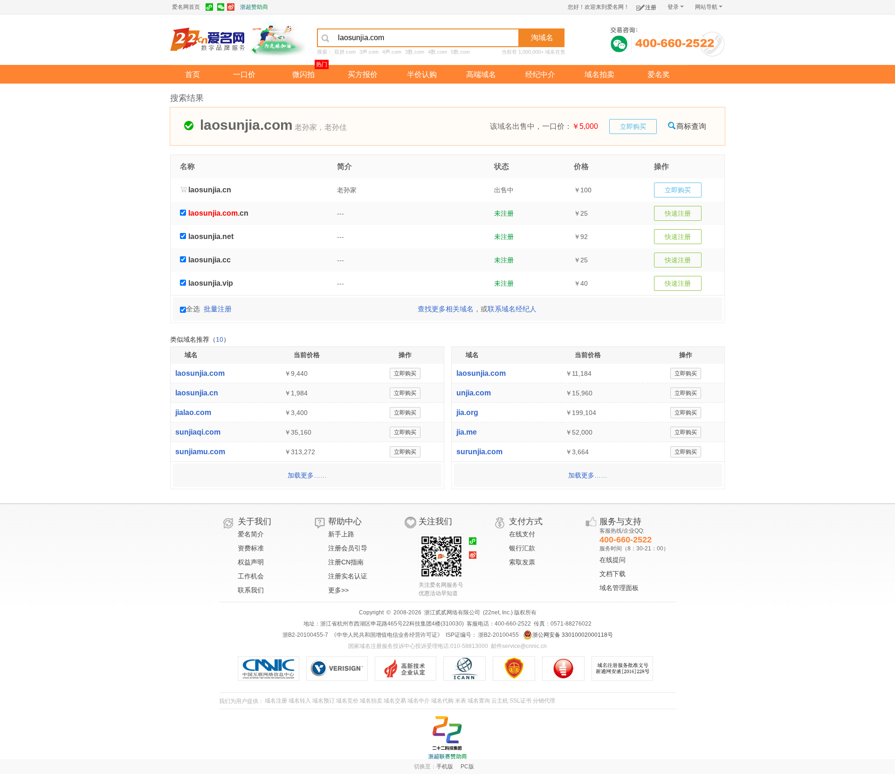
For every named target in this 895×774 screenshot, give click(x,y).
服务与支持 (620, 521)
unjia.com (473, 393)
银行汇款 (522, 548)
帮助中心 (345, 521)
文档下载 (612, 573)
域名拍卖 (599, 74)
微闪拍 (303, 74)
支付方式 (526, 521)
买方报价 (363, 74)
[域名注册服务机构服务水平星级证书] (568, 668)
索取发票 (522, 562)
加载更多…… (307, 475)
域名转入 (300, 700)
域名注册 (276, 700)
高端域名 (481, 74)
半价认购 (422, 74)
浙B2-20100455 (498, 635)
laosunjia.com (200, 373)
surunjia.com (479, 452)
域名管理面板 (619, 587)
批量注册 (218, 309)
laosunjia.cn (196, 393)
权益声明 (251, 562)
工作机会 (251, 576)
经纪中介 (540, 74)
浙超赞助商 (254, 7)
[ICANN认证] (468, 668)
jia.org (467, 412)
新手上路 (341, 534)
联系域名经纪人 (512, 309)
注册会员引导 (347, 548)
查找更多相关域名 (446, 309)
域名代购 (442, 700)
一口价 (244, 74)
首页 (192, 74)
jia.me (466, 432)
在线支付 (522, 534)
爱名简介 (251, 534)
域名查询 (479, 700)
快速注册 (678, 213)
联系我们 (251, 590)
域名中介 (418, 700)
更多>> (338, 590)
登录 (673, 7)
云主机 (499, 700)
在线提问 (612, 559)
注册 (650, 7)
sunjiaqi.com (197, 432)
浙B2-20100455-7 (305, 635)
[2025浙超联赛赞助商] (447, 737)
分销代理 (544, 700)
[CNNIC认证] (272, 668)
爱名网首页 (186, 7)
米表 (460, 700)
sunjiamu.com (200, 452)
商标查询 (691, 126)
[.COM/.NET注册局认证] (340, 668)
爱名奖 (658, 74)
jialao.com (193, 412)
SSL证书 (520, 700)
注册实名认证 (347, 576)
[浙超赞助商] (277, 38)
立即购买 (633, 126)
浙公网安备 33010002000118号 (572, 635)
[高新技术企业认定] (409, 668)
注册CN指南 (346, 562)
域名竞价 (347, 700)
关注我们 (435, 521)
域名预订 (323, 700)
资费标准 (251, 548)
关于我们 (254, 521)
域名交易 (395, 700)
